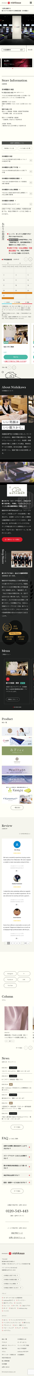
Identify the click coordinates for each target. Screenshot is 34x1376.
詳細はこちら (12, 699)
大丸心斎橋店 (23, 248)
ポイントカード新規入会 (9, 1355)
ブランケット (7, 1325)
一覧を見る (17, 808)
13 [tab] (22, 68)
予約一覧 (4, 367)
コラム (4, 1351)
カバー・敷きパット (20, 1325)
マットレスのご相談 (23, 1345)
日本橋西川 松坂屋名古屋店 (11, 178)
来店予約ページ (17, 1233)
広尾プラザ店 (13, 248)
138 (25, 943)
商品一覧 (4, 1339)
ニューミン (7, 1305)
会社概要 (4, 1364)
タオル (26, 1328)
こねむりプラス (25, 1305)
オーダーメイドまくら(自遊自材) (13, 1298)
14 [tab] (24, 68)
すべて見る (19, 1048)
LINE (24, 979)
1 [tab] (5, 68)
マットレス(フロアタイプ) (18, 1320)
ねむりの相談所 (21, 1348)
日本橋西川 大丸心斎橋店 (10, 189)
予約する (15, 357)
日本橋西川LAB (21, 1339)
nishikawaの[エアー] (9, 1300)
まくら (5, 1320)
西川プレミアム (8, 1303)
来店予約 (4, 1348)
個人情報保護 (5, 1361)
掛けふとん (27, 1322)
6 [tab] (12, 68)
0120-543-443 (8, 92)
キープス (15, 1305)
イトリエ (6, 1311)
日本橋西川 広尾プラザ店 (10, 167)
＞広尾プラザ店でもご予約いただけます (15, 361)
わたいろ (13, 1308)
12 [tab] (21, 68)
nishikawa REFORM (22, 1351)
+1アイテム (7, 1330)
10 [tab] (18, 68)
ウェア (19, 1328)
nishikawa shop (23, 1308)
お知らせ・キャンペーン (9, 1345)
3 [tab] (8, 68)
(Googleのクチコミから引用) (17, 865)
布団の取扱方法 (6, 1358)
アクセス (4, 1342)
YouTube (10, 985)
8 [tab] (15, 68)
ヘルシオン (19, 1303)
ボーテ (5, 1308)
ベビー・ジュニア (9, 1328)
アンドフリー (22, 1300)
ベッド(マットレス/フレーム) (12, 1322)
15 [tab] (25, 68)
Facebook (10, 979)
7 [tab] (14, 68)
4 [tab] (9, 68)
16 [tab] (27, 68)
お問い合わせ (5, 1367)
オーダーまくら (21, 1342)
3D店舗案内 (20, 1355)
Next (30, 259)
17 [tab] (28, 68)
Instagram (10, 973)
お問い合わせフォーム (17, 1237)
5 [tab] (11, 68)
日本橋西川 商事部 (8, 200)
